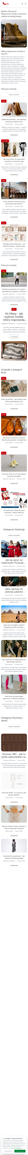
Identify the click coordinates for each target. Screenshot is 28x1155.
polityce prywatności (16, 1148)
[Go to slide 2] (23, 45)
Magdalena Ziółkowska (9, 294)
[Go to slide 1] (21, 45)
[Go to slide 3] (24, 45)
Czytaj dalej (14, 337)
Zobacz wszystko (14, 94)
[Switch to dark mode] (22, 3)
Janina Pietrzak (9, 124)
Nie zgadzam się (8, 1151)
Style (3, 101)
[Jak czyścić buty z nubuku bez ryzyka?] (14, 33)
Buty (5, 33)
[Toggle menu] (25, 4)
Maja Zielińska (6, 41)
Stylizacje (5, 141)
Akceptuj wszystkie (20, 1151)
